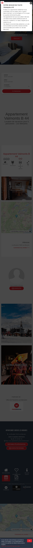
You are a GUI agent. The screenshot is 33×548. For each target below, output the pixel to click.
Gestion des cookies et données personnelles (10, 546)
